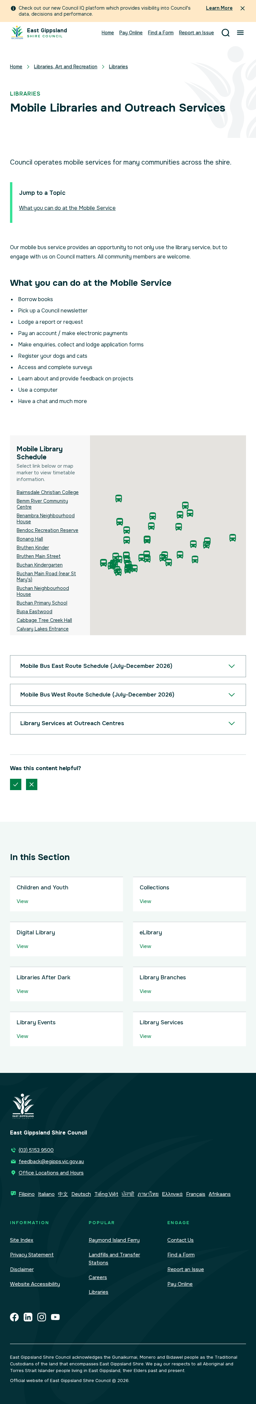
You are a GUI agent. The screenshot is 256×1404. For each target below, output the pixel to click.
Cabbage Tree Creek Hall (44, 620)
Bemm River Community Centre (42, 504)
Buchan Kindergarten (40, 565)
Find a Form (161, 33)
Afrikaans (220, 1194)
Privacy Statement (32, 1254)
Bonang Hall (30, 539)
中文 (63, 1194)
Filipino (27, 1194)
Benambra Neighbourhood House (46, 519)
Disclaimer (22, 1269)
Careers (98, 1277)
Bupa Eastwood (34, 612)
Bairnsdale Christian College (48, 492)
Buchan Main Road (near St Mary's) (46, 577)
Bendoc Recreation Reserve (47, 530)
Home (108, 33)
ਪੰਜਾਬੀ (128, 1194)
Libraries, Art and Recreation (65, 67)
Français (195, 1194)
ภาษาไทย (148, 1194)
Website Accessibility (35, 1284)
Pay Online (131, 33)
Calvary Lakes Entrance (43, 629)
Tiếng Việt (106, 1194)
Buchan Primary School (42, 603)
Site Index (21, 1240)
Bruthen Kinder (33, 548)
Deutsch (81, 1194)
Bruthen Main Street (39, 556)
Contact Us (180, 1240)
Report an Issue (196, 33)
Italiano (46, 1194)
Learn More (219, 8)
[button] (195, 559)
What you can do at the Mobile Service (67, 208)
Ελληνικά (172, 1194)
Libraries (118, 67)
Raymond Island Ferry (114, 1240)
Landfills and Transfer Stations (114, 1258)
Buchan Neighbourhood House (43, 591)
